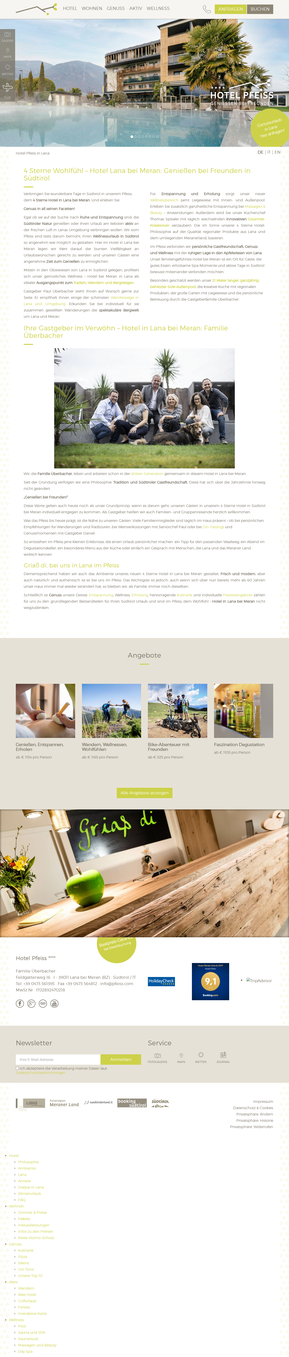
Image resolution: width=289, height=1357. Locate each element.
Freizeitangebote (237, 595)
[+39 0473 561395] (207, 9)
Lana (22, 1175)
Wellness (158, 8)
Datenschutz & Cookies (253, 1108)
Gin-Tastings (213, 527)
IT (269, 152)
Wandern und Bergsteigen (111, 283)
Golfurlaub (27, 1301)
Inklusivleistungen (33, 1225)
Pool (22, 1326)
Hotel (70, 8)
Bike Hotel (27, 1294)
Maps (181, 1061)
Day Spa (25, 1351)
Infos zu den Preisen (35, 1231)
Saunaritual (28, 1339)
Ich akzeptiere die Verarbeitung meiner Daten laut (61, 1070)
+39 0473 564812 (81, 983)
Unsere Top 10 (30, 1276)
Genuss (116, 8)
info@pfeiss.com (116, 983)
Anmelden (121, 1059)
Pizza (22, 1257)
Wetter (201, 1061)
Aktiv (135, 8)
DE (260, 152)
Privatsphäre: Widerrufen (251, 1127)
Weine (23, 1263)
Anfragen (230, 9)
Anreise (24, 1181)
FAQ (22, 1200)
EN (277, 152)
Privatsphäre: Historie (254, 1120)
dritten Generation (147, 474)
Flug (7, 97)
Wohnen (92, 8)
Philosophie (28, 1162)
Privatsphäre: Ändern (254, 1114)
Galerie (8, 40)
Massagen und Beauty (37, 1345)
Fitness (24, 1307)
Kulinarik (184, 595)
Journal (223, 1061)
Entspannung (101, 595)
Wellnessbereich (165, 200)
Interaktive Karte (32, 1313)
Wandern (26, 1288)
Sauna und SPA (31, 1332)
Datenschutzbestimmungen (41, 1073)
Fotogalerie (157, 1061)
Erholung (140, 595)
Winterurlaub (29, 1193)
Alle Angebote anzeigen (145, 792)
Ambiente (27, 1168)
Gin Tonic (26, 1269)
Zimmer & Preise (32, 1212)
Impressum (263, 1101)
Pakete (24, 1219)
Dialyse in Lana (31, 1187)
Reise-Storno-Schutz (36, 1238)
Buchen (260, 9)
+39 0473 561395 (39, 983)
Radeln (80, 283)
